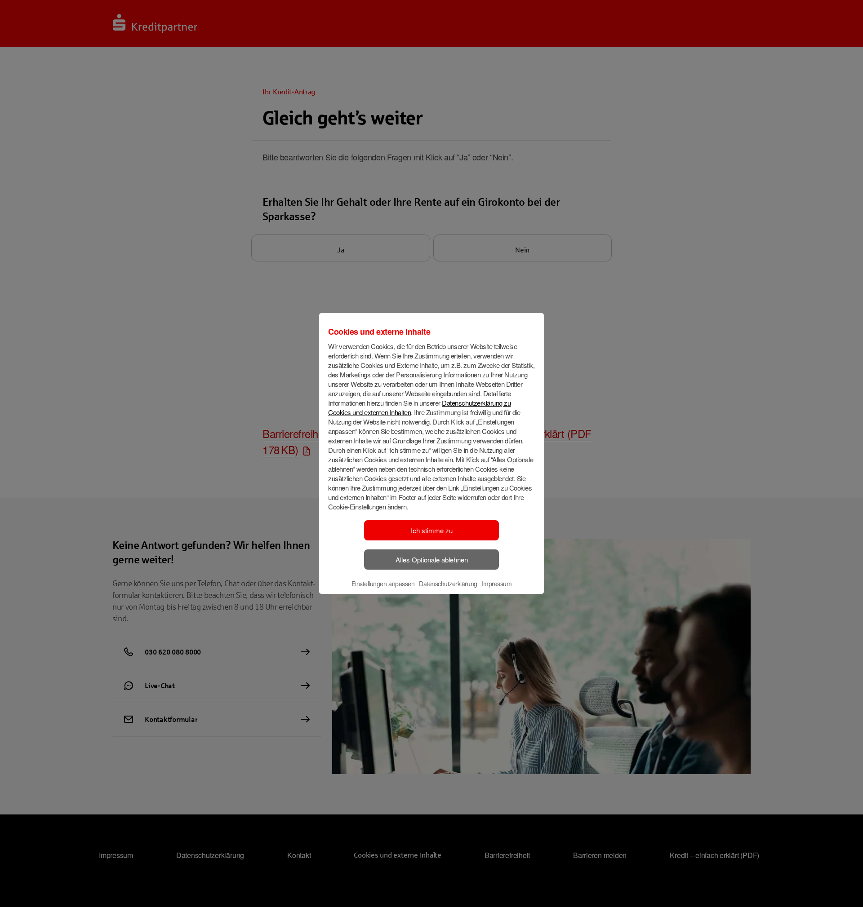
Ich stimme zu (432, 530)
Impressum (497, 583)
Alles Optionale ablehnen (432, 559)
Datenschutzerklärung (448, 583)
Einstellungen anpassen (382, 583)
